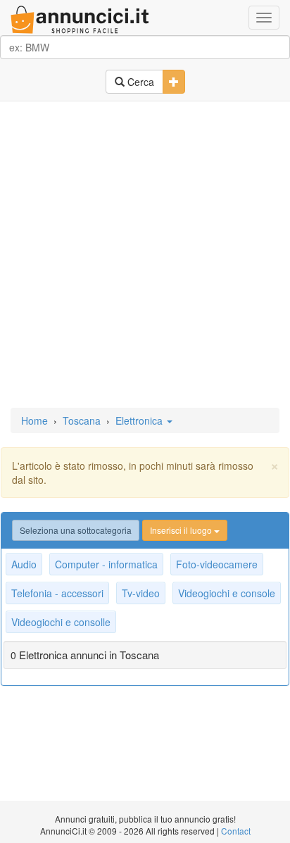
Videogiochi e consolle (61, 622)
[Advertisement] (145, 256)
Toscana (82, 420)
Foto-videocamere (217, 564)
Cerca (139, 82)
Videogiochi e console (226, 593)
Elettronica (140, 420)
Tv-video (141, 593)
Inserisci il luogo (182, 530)
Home (34, 420)
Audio (24, 564)
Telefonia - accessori (57, 593)
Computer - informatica (106, 564)
